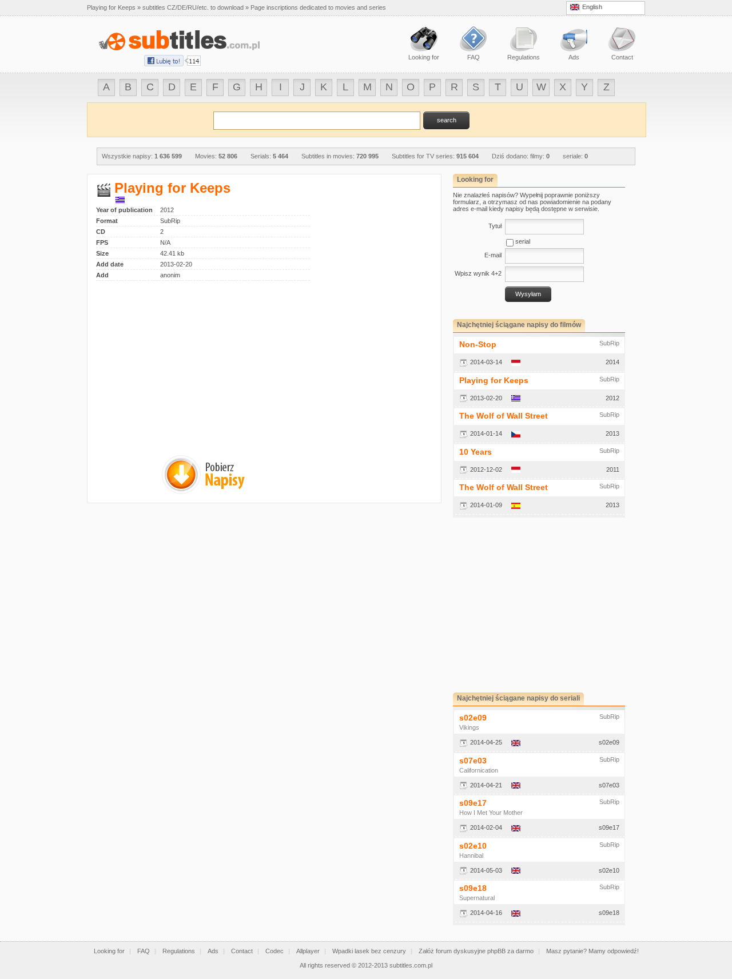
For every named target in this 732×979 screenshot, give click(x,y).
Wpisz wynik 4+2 (478, 273)
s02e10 (473, 845)
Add (102, 275)
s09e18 (473, 888)
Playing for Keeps (493, 380)
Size (102, 253)
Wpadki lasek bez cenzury (369, 951)
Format (107, 220)
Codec (274, 951)
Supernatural (477, 897)
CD (100, 231)
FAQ (143, 951)
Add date (110, 264)
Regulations (178, 951)
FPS (102, 242)
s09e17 (473, 802)
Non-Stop (477, 344)
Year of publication (124, 209)
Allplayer (308, 951)
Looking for (109, 951)
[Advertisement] (192, 361)
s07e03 (473, 760)
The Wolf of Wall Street (503, 415)
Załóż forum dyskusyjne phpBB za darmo (476, 951)
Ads (213, 951)
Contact (242, 951)
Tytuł (495, 225)
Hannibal (471, 855)
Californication (478, 770)
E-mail (493, 255)
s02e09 (473, 717)
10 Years (475, 451)
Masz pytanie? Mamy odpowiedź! (592, 951)
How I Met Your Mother (491, 812)
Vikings (469, 727)
